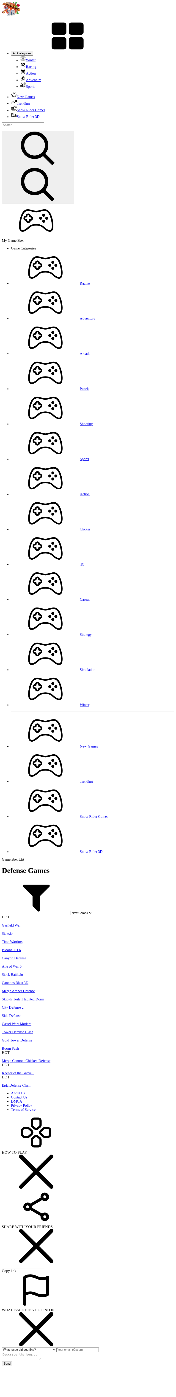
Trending (86, 781)
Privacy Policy (21, 1105)
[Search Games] (38, 149)
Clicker (85, 529)
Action (85, 494)
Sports (84, 459)
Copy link (9, 1271)
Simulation (87, 670)
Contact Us (19, 1097)
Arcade (85, 354)
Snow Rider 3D (91, 852)
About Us (18, 1093)
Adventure (87, 318)
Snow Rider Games (94, 816)
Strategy (86, 634)
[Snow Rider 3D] (11, 14)
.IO (82, 564)
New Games (89, 746)
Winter (84, 705)
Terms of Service (23, 1109)
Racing (85, 283)
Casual (85, 599)
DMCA (16, 1101)
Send (7, 1363)
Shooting (86, 424)
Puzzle (84, 389)
